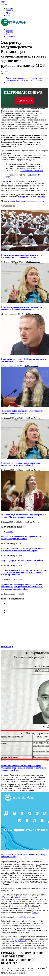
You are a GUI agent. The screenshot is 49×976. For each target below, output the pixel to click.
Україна (9, 32)
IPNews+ (42, 888)
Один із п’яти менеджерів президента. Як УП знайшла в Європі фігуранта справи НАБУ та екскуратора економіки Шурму (22, 586)
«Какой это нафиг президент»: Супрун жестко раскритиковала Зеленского (22, 412)
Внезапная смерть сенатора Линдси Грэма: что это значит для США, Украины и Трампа (27, 79)
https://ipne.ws (20, 897)
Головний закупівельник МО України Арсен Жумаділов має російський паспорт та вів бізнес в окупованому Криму (23, 768)
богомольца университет (26, 201)
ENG (3, 2)
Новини (9, 8)
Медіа (8, 13)
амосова (11, 201)
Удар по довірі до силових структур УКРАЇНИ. (22, 560)
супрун (42, 201)
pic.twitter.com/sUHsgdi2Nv (31, 171)
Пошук (4, 4)
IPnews (5, 897)
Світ (8, 34)
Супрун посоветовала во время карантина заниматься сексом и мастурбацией (20, 464)
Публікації (7, 646)
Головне (9, 11)
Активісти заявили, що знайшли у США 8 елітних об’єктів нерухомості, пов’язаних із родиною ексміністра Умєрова (24, 572)
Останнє (9, 532)
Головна (9, 30)
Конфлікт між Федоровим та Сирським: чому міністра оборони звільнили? (21, 537)
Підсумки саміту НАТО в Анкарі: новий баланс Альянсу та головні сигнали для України (22, 549)
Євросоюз (10, 36)
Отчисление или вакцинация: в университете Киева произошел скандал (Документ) (21, 256)
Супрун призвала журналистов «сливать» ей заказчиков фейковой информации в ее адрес (21, 308)
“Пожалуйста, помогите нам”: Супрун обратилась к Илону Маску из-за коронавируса (23, 516)
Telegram (41, 197)
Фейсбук (21, 197)
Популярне (10, 15)
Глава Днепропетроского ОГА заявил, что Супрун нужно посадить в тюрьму (23, 360)
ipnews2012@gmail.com (25, 917)
